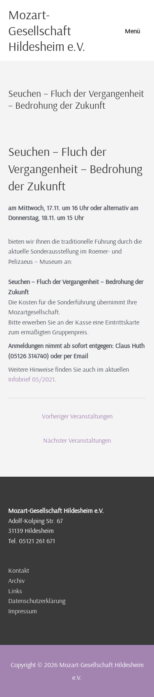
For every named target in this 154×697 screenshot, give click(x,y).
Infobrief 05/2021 (31, 379)
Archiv (16, 580)
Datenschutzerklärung (36, 600)
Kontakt (18, 570)
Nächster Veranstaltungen (77, 440)
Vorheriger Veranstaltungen (77, 416)
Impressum (22, 611)
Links (15, 591)
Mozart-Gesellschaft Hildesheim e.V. (46, 30)
